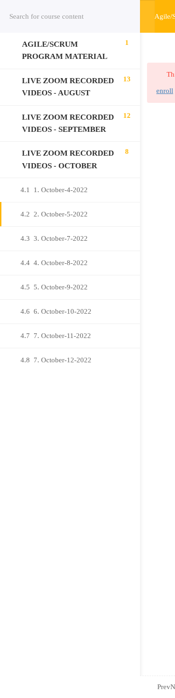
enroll (164, 90)
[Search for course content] (121, 16)
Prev (163, 687)
